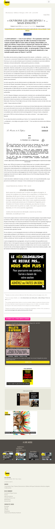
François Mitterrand (10, 29)
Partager (28, 34)
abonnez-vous (28, 362)
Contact (6, 509)
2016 (26, 12)
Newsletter (7, 511)
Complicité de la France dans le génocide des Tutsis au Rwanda (31, 29)
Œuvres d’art (7, 501)
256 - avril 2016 (33, 12)
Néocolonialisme (8, 496)
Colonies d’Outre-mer (9, 498)
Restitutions (7, 499)
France (6, 494)
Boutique (6, 506)
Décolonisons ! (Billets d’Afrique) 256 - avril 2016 (29, 323)
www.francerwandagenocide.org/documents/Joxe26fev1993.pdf (18, 310)
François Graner (40, 26)
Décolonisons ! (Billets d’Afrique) (15, 12)
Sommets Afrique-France (10, 493)
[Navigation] (49, 1)
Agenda (6, 508)
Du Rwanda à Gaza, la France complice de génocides (17, 319)
